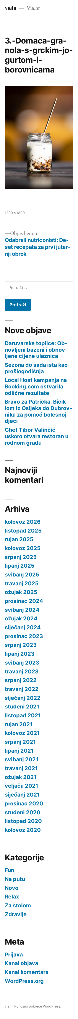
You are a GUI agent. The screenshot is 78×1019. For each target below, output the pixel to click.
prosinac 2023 (24, 636)
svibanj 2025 (22, 574)
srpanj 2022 (21, 680)
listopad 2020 (23, 821)
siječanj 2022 (23, 698)
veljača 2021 (21, 785)
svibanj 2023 (22, 662)
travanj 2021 (21, 768)
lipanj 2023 (19, 653)
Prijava (14, 954)
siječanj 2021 (22, 794)
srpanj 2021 (20, 742)
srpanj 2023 (21, 645)
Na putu (15, 879)
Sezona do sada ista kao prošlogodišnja (36, 368)
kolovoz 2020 (23, 830)
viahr (11, 8)
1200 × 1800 (15, 213)
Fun (9, 870)
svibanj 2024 (22, 610)
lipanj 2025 (19, 565)
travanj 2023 (22, 671)
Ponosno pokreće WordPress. (37, 1006)
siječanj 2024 (23, 627)
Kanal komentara (27, 972)
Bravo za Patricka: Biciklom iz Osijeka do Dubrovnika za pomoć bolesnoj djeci (38, 411)
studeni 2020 (22, 812)
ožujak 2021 (20, 777)
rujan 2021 (18, 724)
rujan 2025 (19, 539)
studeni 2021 (22, 706)
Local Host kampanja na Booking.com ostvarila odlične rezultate (36, 386)
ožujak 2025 (21, 592)
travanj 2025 (22, 583)
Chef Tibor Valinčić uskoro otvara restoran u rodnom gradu (36, 436)
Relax (12, 896)
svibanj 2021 (21, 759)
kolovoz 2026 (23, 521)
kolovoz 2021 (22, 733)
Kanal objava (21, 963)
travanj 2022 (22, 689)
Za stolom (18, 905)
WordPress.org (24, 981)
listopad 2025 (23, 530)
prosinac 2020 (24, 803)
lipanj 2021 (19, 750)
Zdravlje (16, 914)
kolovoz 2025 (23, 548)
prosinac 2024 (24, 601)
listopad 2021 (23, 715)
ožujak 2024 (21, 618)
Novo (11, 888)
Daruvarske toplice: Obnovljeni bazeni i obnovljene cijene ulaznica (36, 349)
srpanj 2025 (21, 557)
